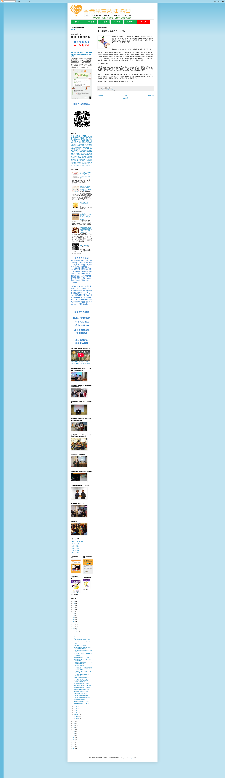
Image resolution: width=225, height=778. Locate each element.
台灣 (85, 139)
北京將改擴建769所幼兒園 (80, 645)
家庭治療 (84, 163)
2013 (74, 721)
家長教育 (103, 90)
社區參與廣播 (88, 160)
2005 (74, 613)
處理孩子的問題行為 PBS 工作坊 (81, 704)
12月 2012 (76, 718)
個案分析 (83, 153)
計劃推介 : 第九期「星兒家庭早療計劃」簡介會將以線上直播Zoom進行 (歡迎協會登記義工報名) (86, 188)
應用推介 (88, 159)
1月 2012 (76, 630)
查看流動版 (125, 98)
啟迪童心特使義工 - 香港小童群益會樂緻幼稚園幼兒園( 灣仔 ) (82, 648)
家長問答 (89, 156)
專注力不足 (78, 142)
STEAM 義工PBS (86, 165)
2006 (74, 615)
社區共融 (90, 150)
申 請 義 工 (143, 22)
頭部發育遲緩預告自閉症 (79, 699)
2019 (74, 733)
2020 (74, 735)
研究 (81, 160)
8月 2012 (76, 710)
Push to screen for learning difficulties (84, 244)
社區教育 (88, 141)
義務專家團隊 (75, 546)
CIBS (74, 160)
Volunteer (88, 163)
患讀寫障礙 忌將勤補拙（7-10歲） (82, 657)
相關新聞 (73, 141)
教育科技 (82, 147)
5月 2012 (76, 638)
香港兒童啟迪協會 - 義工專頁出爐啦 (82, 640)
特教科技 (79, 163)
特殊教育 (85, 138)
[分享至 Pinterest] (111, 88)
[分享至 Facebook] (109, 88)
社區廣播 (74, 156)
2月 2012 (76, 632)
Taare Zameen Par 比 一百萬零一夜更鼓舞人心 (86, 203)
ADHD (116, 90)
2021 (74, 738)
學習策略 (85, 150)
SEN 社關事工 (87, 162)
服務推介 (87, 154)
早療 (83, 149)
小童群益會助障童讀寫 (79, 666)
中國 (86, 147)
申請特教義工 (75, 545)
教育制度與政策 (80, 141)
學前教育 (80, 150)
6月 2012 (76, 706)
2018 (74, 731)
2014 (74, 723)
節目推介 (84, 156)
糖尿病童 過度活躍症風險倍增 (81, 691)
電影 (83, 160)
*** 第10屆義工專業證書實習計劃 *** (79, 361)
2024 (74, 744)
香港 (72, 136)
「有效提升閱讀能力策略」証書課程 (82, 697)
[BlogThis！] (106, 88)
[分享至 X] (107, 88)
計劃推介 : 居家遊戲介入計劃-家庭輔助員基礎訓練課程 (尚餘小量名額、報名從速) (81, 54)
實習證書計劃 (75, 543)
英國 (82, 162)
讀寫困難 (88, 152)
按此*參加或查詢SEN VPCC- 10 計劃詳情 (80, 363)
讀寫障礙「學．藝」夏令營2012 (81, 689)
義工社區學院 (75, 552)
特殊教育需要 (80, 146)
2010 (74, 624)
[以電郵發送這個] (104, 88)
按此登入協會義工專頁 (77, 541)
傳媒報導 (107, 90)
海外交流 (75, 163)
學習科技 (75, 154)
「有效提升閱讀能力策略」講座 (81, 695)
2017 (74, 729)
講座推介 (89, 142)
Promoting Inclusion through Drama (82, 685)
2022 (74, 740)
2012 (74, 628)
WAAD (77, 160)
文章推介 (79, 156)
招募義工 (84, 142)
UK (78, 165)
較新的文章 (100, 95)
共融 (77, 144)
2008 (74, 619)
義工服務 (81, 139)
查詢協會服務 (75, 550)
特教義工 (78, 153)
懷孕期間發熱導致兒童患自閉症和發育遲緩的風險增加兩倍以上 (83, 680)
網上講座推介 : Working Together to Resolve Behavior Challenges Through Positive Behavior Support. (86, 217)
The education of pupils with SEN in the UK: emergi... (82, 672)
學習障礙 (85, 136)
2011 (74, 626)
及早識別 (73, 144)
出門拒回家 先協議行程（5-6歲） (81, 683)
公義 (72, 152)
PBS (89, 147)
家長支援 (87, 153)
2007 (74, 617)
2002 (74, 607)
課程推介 (76, 150)
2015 (74, 725)
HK (74, 165)
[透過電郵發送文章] (101, 87)
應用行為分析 (81, 154)
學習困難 (81, 144)
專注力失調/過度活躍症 (79, 159)
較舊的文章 (151, 95)
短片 (75, 153)
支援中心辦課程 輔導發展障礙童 (81, 701)
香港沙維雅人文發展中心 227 (80, 693)
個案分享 (81, 165)
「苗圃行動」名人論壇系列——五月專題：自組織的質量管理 (83, 663)
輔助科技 (73, 146)
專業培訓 (89, 139)
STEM (80, 157)
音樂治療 (84, 157)
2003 (74, 609)
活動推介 (78, 136)
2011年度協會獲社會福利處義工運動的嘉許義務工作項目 (83, 668)
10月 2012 (76, 714)
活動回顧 (75, 139)
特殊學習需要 (88, 144)
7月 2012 (76, 708)
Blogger (132, 758)
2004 (74, 611)
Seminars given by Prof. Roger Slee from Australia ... (82, 660)
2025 (74, 746)
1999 (74, 601)
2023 (74, 742)
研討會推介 (76, 152)
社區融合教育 (82, 152)
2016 (74, 727)
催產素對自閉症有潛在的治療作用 (81, 678)
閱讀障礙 (89, 157)
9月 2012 (76, 712)
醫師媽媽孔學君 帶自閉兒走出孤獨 (82, 687)
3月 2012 (76, 634)
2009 (74, 622)
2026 (74, 748)
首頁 (126, 95)
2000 (74, 603)
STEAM (76, 165)
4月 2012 (76, 636)
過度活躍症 (112, 90)
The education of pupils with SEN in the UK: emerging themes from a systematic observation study (85, 175)
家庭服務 (79, 162)
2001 (74, 605)
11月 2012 (76, 716)
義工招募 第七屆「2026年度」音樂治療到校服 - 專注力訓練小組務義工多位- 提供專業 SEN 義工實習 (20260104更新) (86, 230)
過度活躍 (76, 157)
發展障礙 (77, 147)
